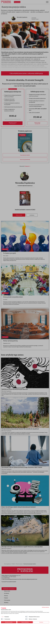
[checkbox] (2, 616)
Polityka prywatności (45, 607)
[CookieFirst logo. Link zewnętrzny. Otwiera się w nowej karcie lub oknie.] (3, 608)
